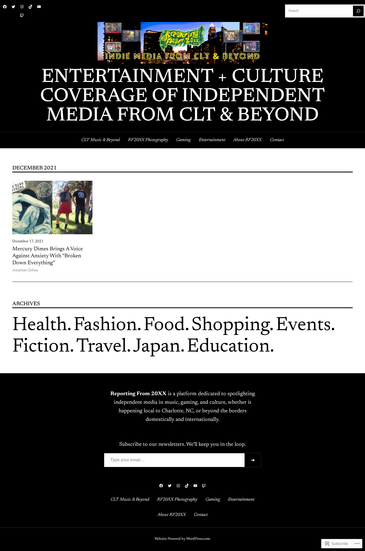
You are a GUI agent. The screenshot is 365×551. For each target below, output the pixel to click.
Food (164, 325)
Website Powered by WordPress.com (182, 539)
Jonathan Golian (25, 270)
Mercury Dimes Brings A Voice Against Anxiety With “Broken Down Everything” (47, 256)
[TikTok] (30, 7)
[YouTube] (39, 7)
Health (39, 325)
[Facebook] (5, 7)
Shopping (230, 325)
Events (303, 325)
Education (228, 347)
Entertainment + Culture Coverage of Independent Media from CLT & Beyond (182, 96)
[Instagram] (22, 7)
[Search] (358, 11)
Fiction (41, 347)
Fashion (105, 325)
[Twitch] (22, 15)
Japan (156, 347)
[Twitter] (13, 7)
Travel (101, 347)
